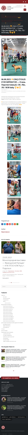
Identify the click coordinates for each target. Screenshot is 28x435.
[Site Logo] (7, 8)
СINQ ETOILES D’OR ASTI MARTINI (8, 321)
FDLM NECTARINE (6, 339)
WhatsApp (17, 224)
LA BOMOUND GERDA (7, 333)
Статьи (2, 329)
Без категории (4, 330)
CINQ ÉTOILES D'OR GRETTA (8, 309)
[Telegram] (26, 2)
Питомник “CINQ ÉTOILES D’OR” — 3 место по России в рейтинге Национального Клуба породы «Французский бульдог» (15, 365)
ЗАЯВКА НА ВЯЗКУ (4, 388)
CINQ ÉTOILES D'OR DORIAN (8, 319)
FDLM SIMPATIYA (6, 327)
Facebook (2, 224)
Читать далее (5, 278)
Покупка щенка (21, 417)
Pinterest (7, 224)
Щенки (4, 301)
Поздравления (5, 299)
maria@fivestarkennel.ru (9, 385)
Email (10, 224)
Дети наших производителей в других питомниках (12, 322)
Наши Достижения (6, 298)
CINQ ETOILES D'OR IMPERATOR (6, 91)
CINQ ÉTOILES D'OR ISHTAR (7, 306)
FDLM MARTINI (5, 338)
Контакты (10, 434)
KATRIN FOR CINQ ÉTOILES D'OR (8, 336)
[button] (25, 10)
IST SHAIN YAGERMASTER (7, 335)
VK (12, 224)
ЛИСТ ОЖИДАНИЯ (4, 387)
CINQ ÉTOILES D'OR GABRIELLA (8, 316)
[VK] (23, 2)
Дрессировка (12, 417)
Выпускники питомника (6, 304)
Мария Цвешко (4, 89)
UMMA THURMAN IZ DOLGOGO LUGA (9, 341)
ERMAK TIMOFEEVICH (6, 325)
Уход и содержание (6, 419)
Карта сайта (5, 434)
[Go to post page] (14, 253)
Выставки (18, 91)
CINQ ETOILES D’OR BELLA (7, 312)
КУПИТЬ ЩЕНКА (4, 389)
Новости (14, 91)
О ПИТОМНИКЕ (4, 391)
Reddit (15, 224)
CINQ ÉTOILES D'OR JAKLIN (7, 310)
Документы (5, 417)
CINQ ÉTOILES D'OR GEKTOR (8, 315)
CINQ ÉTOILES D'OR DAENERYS (8, 318)
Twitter (5, 224)
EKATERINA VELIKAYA (6, 324)
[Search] (25, 286)
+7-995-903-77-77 (9, 384)
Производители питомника (7, 332)
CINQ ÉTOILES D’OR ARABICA (8, 313)
